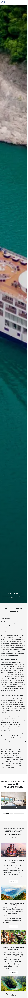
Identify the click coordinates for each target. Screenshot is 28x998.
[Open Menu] (22, 2)
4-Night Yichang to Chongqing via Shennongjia (13, 947)
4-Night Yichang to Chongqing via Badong (13, 903)
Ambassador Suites (13, 807)
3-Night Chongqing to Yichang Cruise (13, 860)
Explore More (13, 881)
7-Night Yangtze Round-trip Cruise (13, 994)
